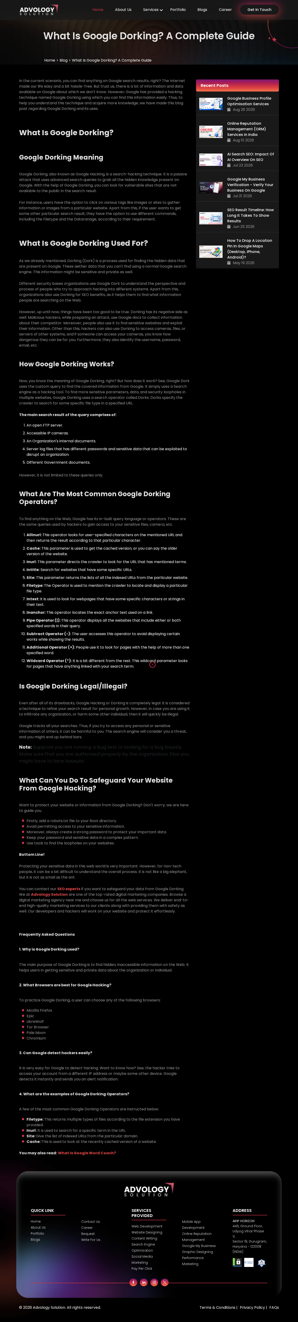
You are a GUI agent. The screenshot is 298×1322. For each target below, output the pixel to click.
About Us (123, 9)
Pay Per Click (142, 1268)
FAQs (274, 1307)
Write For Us (90, 1239)
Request (88, 1233)
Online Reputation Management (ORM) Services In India (246, 129)
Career (225, 9)
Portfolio (178, 9)
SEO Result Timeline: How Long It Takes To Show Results (250, 215)
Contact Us (90, 1221)
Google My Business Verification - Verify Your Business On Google (250, 185)
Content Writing (144, 1238)
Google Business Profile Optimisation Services (249, 101)
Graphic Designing (197, 1252)
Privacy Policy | (253, 1307)
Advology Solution (49, 894)
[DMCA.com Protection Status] (237, 1263)
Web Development (147, 1226)
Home (97, 9)
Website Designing (147, 1232)
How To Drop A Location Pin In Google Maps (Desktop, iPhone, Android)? (249, 249)
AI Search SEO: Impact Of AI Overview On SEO (250, 156)
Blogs (202, 9)
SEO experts (68, 889)
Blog (64, 60)
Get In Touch (259, 9)
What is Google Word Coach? (87, 1153)
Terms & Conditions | (218, 1307)
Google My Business (199, 1245)
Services (151, 9)
